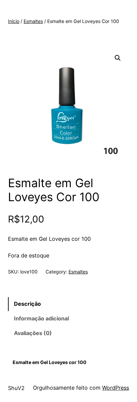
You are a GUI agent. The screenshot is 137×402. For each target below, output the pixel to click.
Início (13, 21)
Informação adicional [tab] (41, 318)
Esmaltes (33, 21)
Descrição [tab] (27, 303)
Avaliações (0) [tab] (33, 333)
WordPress (115, 387)
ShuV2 (16, 388)
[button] (118, 58)
